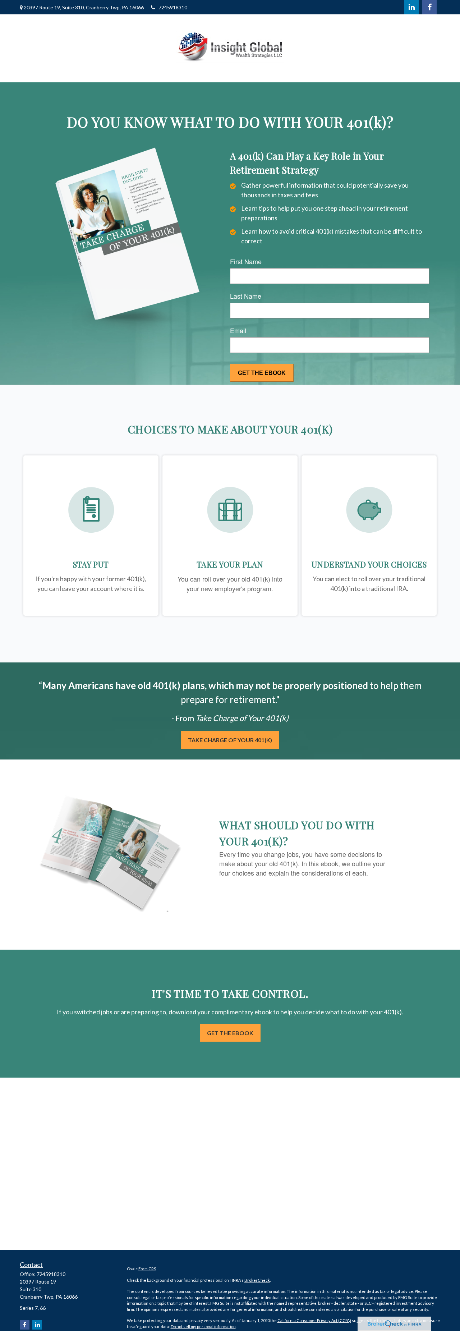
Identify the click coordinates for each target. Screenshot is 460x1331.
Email (238, 330)
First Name (246, 261)
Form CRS (147, 1268)
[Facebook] (429, 7)
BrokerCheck (257, 1280)
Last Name (245, 295)
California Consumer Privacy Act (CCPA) (314, 1320)
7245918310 (172, 7)
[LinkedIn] (411, 7)
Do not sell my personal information (203, 1326)
